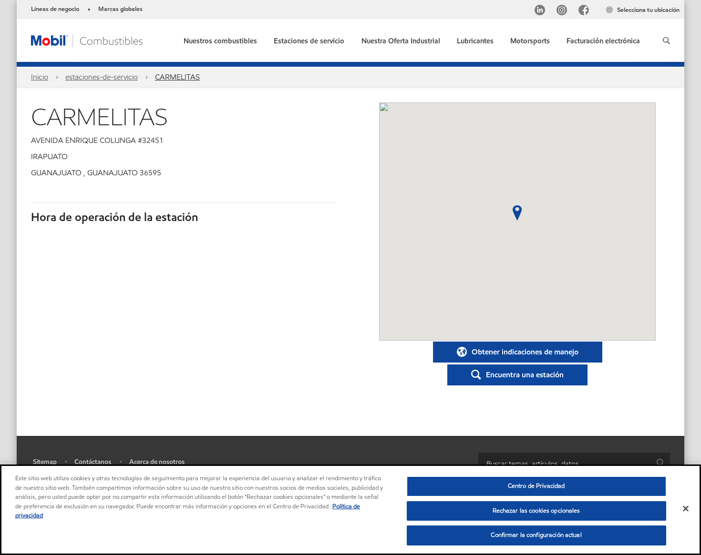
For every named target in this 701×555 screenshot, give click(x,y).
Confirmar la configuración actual (536, 535)
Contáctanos (92, 461)
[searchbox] (564, 463)
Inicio (39, 77)
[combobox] (574, 463)
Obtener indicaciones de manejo (525, 352)
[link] (603, 39)
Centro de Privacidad (536, 486)
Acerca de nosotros (157, 461)
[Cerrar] (685, 508)
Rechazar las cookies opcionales (536, 510)
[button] (666, 40)
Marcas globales (120, 9)
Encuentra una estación (525, 375)
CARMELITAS (177, 77)
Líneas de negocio (55, 9)
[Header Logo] (87, 40)
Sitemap (45, 461)
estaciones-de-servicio (101, 77)
